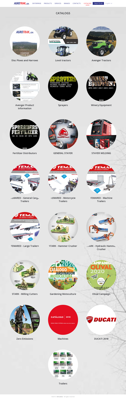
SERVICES (58, 3)
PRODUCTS (48, 3)
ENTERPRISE (36, 3)
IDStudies (60, 397)
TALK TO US (98, 3)
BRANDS (67, 3)
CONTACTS (77, 3)
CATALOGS (87, 3)
